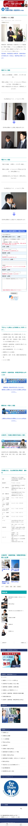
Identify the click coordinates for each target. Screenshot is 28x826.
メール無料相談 (6, 738)
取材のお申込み (11, 603)
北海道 (7, 586)
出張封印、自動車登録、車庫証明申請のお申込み (13, 699)
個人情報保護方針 (6, 767)
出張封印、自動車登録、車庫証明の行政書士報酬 (13, 693)
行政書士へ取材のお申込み (8, 755)
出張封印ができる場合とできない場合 (11, 683)
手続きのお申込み (6, 742)
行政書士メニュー (5, 22)
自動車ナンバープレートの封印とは (10, 680)
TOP (9, 815)
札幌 (11, 586)
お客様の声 (10, 624)
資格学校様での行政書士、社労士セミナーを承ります (16, 598)
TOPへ (21, 825)
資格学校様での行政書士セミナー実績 (11, 751)
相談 (14, 586)
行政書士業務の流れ (7, 696)
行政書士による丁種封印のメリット (10, 690)
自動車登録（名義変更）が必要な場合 (11, 686)
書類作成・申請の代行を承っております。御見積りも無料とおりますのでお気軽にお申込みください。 (14, 389)
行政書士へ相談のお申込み (8, 748)
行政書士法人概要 (11, 617)
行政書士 (19, 586)
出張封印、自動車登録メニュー (9, 674)
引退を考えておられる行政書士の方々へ (16, 610)
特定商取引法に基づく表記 (8, 771)
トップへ (4, 677)
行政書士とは (11, 631)
